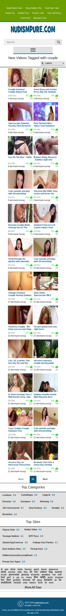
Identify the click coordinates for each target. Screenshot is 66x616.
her (9, 579)
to (60, 579)
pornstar (14, 574)
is (46, 582)
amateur (46, 574)
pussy (25, 574)
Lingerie (48, 495)
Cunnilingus (29, 495)
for (2, 579)
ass (6, 569)
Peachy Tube (38, 13)
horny (28, 569)
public (17, 579)
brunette (35, 574)
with (43, 577)
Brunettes (9, 514)
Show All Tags (33, 587)
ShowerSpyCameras (15, 542)
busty (44, 569)
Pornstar (9, 501)
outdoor (6, 582)
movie (11, 571)
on (36, 571)
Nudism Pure (23, 13)
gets (36, 569)
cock (4, 574)
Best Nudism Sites (14, 549)
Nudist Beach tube (14, 8)
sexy (39, 580)
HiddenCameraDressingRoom (19, 555)
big (51, 571)
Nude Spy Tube (52, 8)
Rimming (46, 501)
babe (20, 569)
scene (58, 571)
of (33, 579)
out (54, 574)
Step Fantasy (37, 508)
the (36, 577)
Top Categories (33, 487)
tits (26, 571)
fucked (17, 582)
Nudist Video (33, 529)
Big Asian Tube (40, 18)
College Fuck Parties (45, 542)
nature (32, 582)
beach (48, 579)
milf (59, 574)
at (55, 579)
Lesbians (9, 495)
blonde (26, 580)
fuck (40, 582)
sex (19, 571)
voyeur (59, 577)
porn (50, 577)
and (3, 571)
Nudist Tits (10, 13)
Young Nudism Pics (33, 8)
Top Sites (33, 522)
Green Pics (25, 18)
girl (9, 577)
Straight (58, 508)
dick (12, 569)
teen (51, 582)
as (22, 577)
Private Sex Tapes (13, 561)
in (31, 571)
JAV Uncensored (13, 508)
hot (3, 577)
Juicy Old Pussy (54, 13)
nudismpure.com (41, 602)
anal (25, 582)
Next (45, 479)
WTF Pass (36, 536)
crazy (29, 577)
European (28, 501)
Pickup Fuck (39, 549)
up (17, 577)
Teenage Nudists (13, 536)
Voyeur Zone (10, 530)
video (43, 571)
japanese (53, 569)
